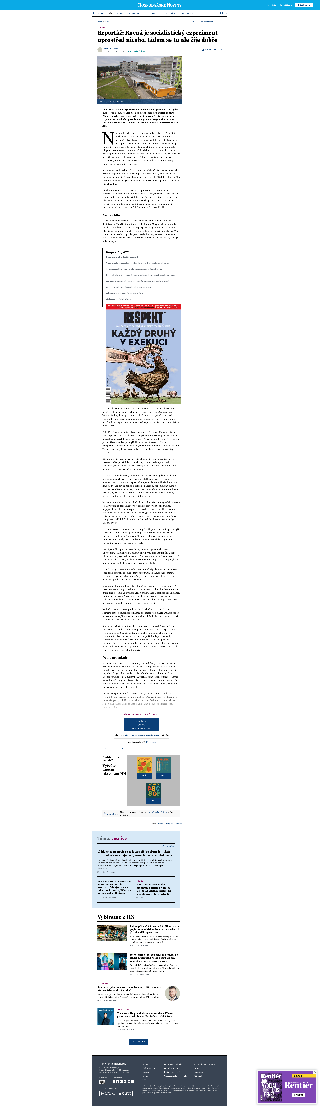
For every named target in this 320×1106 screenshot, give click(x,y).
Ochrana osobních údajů (173, 1064)
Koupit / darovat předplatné (204, 1064)
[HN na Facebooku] (117, 1081)
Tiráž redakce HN (149, 1068)
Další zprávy (138, 1042)
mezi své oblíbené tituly (157, 812)
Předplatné (304, 5)
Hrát (144, 775)
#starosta (120, 749)
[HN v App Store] (125, 1093)
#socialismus (133, 749)
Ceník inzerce (147, 1080)
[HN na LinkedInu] (125, 1081)
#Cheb (144, 749)
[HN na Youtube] (132, 1081)
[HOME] (94, 13)
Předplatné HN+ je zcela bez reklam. (170, 824)
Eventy (196, 1068)
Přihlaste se (151, 742)
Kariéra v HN (147, 1076)
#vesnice (108, 749)
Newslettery (198, 1072)
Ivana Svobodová (111, 48)
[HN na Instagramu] (121, 1081)
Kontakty (145, 1064)
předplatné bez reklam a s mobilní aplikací (142, 735)
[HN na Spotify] (129, 1081)
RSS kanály (198, 1076)
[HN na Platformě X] (114, 1081)
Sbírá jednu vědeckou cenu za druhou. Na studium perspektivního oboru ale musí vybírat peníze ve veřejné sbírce (154, 958)
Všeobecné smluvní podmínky (175, 1076)
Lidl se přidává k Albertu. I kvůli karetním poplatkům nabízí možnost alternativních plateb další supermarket (155, 929)
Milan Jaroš (119, 101)
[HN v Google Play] (108, 1093)
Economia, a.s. (115, 1068)
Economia (146, 1072)
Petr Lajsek (103, 983)
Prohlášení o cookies (172, 1068)
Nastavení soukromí (172, 1072)
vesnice (119, 839)
